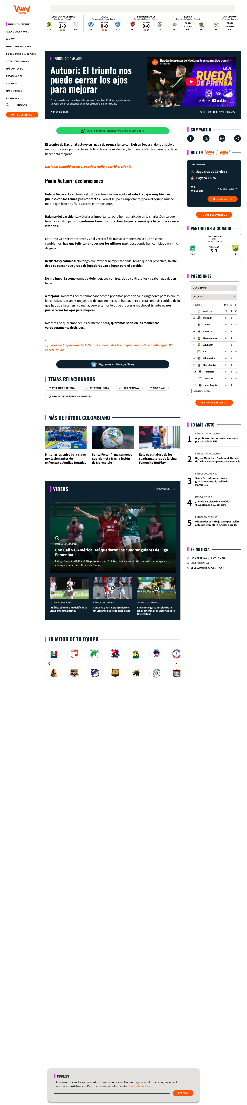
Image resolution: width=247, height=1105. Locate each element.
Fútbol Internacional (18, 46)
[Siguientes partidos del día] (237, 24)
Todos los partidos (214, 215)
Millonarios (209, 358)
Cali (205, 351)
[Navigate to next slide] (176, 663)
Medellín (207, 318)
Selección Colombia (17, 61)
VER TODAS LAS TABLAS (214, 402)
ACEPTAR (183, 1093)
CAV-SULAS (12, 83)
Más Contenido (14, 69)
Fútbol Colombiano (19, 24)
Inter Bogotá (210, 385)
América (207, 311)
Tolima (206, 324)
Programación (14, 76)
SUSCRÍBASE (24, 115)
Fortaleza (209, 371)
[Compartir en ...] (237, 138)
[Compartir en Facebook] (190, 138)
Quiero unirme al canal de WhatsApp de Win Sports (116, 131)
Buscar (22, 105)
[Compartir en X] (206, 138)
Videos (60, 489)
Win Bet (10, 39)
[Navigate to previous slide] (49, 663)
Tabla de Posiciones (17, 31)
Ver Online (220, 199)
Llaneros (207, 331)
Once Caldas (209, 365)
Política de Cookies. (140, 1086)
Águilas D (208, 345)
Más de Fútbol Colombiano (79, 417)
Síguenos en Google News (116, 364)
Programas (12, 98)
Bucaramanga (210, 338)
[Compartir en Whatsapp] (222, 138)
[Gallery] (112, 663)
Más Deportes (14, 91)
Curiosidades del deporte (21, 54)
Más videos (163, 489)
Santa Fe (208, 378)
